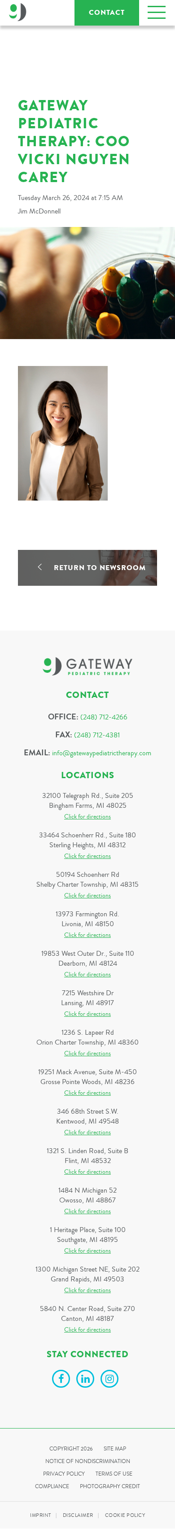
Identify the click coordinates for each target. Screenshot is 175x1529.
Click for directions (87, 816)
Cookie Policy (125, 1515)
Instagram (111, 1380)
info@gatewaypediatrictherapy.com (101, 753)
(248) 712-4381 (97, 735)
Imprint (40, 1515)
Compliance (52, 1486)
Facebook (62, 1380)
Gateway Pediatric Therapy (18, 12)
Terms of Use (114, 1474)
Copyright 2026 (71, 1449)
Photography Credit (110, 1486)
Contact (107, 12)
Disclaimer (78, 1515)
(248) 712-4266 (103, 717)
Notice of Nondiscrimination (87, 1461)
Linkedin (87, 1380)
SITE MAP (115, 1449)
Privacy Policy (64, 1474)
